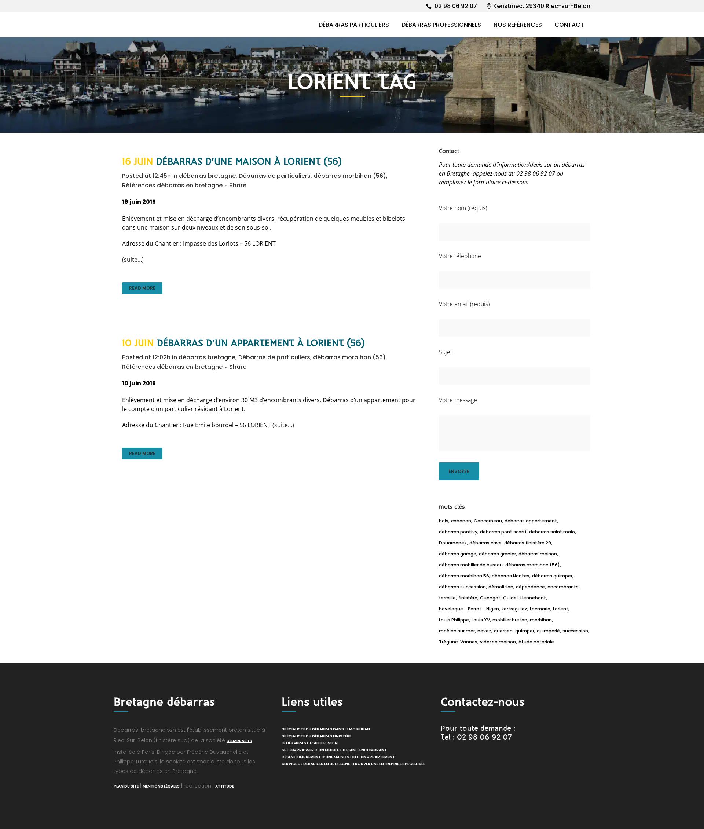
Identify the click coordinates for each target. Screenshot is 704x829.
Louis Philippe (454, 620)
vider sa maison (498, 642)
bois (443, 521)
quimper (524, 631)
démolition (500, 587)
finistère (467, 598)
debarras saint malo (552, 532)
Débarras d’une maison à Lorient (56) (249, 162)
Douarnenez (453, 543)
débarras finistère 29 (527, 543)
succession (575, 631)
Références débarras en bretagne (172, 185)
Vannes (468, 642)
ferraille (447, 598)
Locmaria (540, 609)
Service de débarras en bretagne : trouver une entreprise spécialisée (353, 764)
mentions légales (161, 786)
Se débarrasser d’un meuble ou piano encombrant (334, 750)
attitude (224, 786)
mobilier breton (509, 620)
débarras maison (537, 554)
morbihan (541, 620)
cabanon (461, 521)
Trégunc (448, 642)
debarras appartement (531, 521)
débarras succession (462, 587)
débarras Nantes (510, 576)
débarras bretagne (207, 176)
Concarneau (488, 521)
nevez (484, 631)
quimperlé (548, 631)
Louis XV (481, 620)
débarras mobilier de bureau (471, 565)
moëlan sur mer (457, 631)
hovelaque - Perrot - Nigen (469, 609)
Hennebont (533, 598)
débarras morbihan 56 (464, 576)
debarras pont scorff (503, 532)
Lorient (560, 609)
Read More (142, 288)
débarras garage (457, 554)
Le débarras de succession (310, 743)
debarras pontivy (458, 532)
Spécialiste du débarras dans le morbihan (326, 729)
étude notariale (536, 642)
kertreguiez (514, 609)
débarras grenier (497, 554)
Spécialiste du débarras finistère (316, 736)
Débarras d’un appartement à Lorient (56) (261, 343)
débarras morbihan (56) (350, 176)
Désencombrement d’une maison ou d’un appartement (338, 757)
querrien (503, 631)
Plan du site (126, 786)
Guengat (490, 598)
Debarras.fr (239, 741)
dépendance (530, 587)
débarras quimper (552, 576)
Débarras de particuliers (275, 176)
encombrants (563, 587)
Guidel (510, 598)
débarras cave (485, 543)
